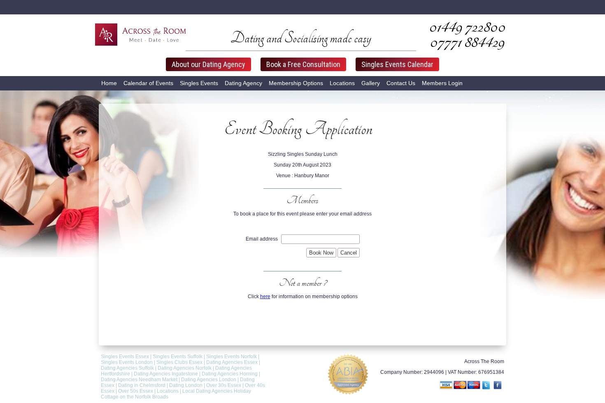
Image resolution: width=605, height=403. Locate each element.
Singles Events (199, 83)
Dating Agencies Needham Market (139, 379)
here (265, 296)
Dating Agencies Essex (232, 362)
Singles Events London (127, 362)
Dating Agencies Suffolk (127, 368)
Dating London (185, 385)
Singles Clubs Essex (179, 362)
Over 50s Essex (135, 391)
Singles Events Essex (125, 356)
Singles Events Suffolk (177, 356)
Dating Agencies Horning (230, 374)
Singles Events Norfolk (231, 356)
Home (109, 83)
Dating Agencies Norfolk (185, 368)
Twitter (487, 386)
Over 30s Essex (223, 385)
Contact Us (400, 83)
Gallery (370, 83)
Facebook (498, 386)
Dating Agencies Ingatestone (166, 374)
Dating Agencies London (208, 379)
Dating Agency (243, 83)
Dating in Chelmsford (141, 385)
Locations (342, 83)
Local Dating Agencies (207, 391)
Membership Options (296, 83)
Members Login (442, 83)
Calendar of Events (148, 83)
